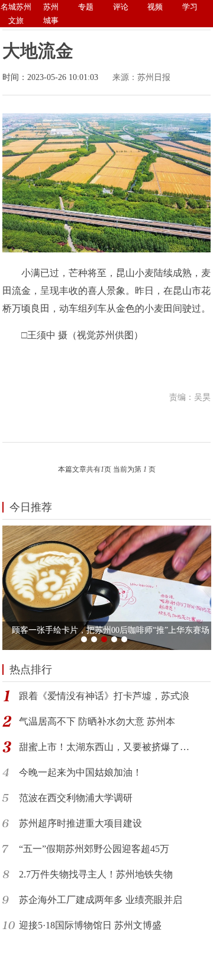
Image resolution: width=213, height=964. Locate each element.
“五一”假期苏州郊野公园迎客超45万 (94, 849)
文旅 (16, 20)
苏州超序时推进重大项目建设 (80, 823)
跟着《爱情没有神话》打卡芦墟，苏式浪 (104, 696)
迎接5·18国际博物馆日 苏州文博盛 (90, 925)
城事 (51, 20)
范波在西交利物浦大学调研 (76, 798)
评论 (120, 6)
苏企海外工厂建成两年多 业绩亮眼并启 (100, 900)
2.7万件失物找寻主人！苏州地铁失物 (96, 874)
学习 (190, 6)
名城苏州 (16, 6)
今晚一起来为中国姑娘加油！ (80, 772)
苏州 (51, 6)
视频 (155, 6)
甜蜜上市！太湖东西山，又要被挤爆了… (104, 747)
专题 (85, 6)
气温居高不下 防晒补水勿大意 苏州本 (97, 721)
